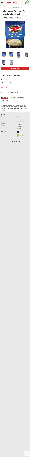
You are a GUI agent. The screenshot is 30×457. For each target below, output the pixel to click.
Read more (4, 110)
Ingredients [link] (20, 97)
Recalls (2, 125)
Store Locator (4, 119)
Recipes (3, 123)
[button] (4, 55)
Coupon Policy (20, 121)
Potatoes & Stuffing (19, 7)
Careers (19, 128)
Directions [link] (5, 100)
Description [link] (4, 97)
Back (5, 7)
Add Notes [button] (4, 87)
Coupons (19, 119)
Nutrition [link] (12, 97)
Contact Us (19, 126)
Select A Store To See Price (11, 75)
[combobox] (15, 83)
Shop (9, 7)
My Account (4, 117)
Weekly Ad (3, 121)
